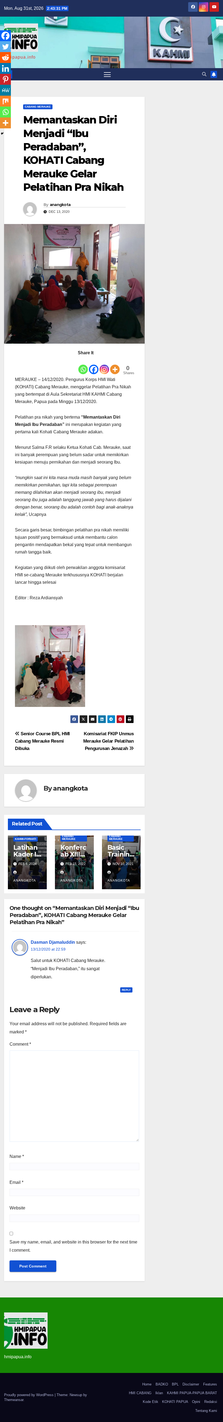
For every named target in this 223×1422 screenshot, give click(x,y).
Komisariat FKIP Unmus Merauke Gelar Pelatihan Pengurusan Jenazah (108, 741)
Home (146, 1384)
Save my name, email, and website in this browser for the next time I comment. (73, 1246)
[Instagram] (104, 365)
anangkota (60, 204)
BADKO (162, 1384)
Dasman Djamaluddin (53, 942)
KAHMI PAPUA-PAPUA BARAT (192, 1393)
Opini (196, 1402)
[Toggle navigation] (107, 74)
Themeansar (13, 1400)
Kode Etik (150, 1402)
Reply (126, 989)
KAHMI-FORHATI (25, 838)
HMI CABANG (140, 1393)
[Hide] (2, 133)
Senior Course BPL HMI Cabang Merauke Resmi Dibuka (42, 741)
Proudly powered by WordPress (29, 1395)
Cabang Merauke (38, 106)
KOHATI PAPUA (175, 1402)
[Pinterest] (5, 79)
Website (17, 1208)
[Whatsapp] (83, 365)
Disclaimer (190, 1384)
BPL (175, 1384)
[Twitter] (5, 46)
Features (210, 1384)
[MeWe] (5, 90)
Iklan (159, 1393)
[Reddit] (5, 57)
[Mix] (5, 101)
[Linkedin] (5, 68)
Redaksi (210, 1402)
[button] (204, 74)
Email (16, 1182)
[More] (115, 365)
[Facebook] (93, 365)
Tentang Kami (206, 1411)
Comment (20, 1044)
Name (17, 1156)
